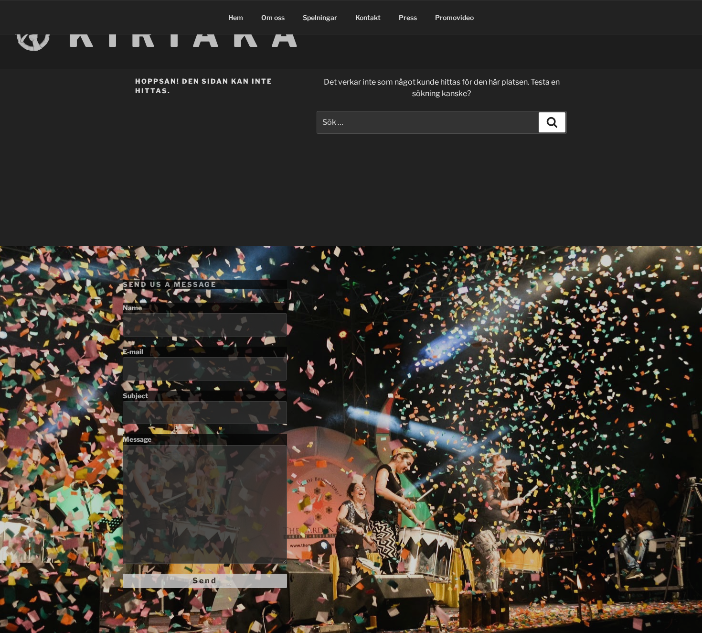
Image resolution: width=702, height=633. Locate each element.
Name (132, 308)
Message (137, 439)
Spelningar (320, 17)
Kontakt (368, 17)
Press (408, 17)
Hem (235, 17)
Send (205, 580)
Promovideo (454, 17)
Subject (135, 396)
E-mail (133, 352)
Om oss (273, 17)
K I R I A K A (184, 34)
